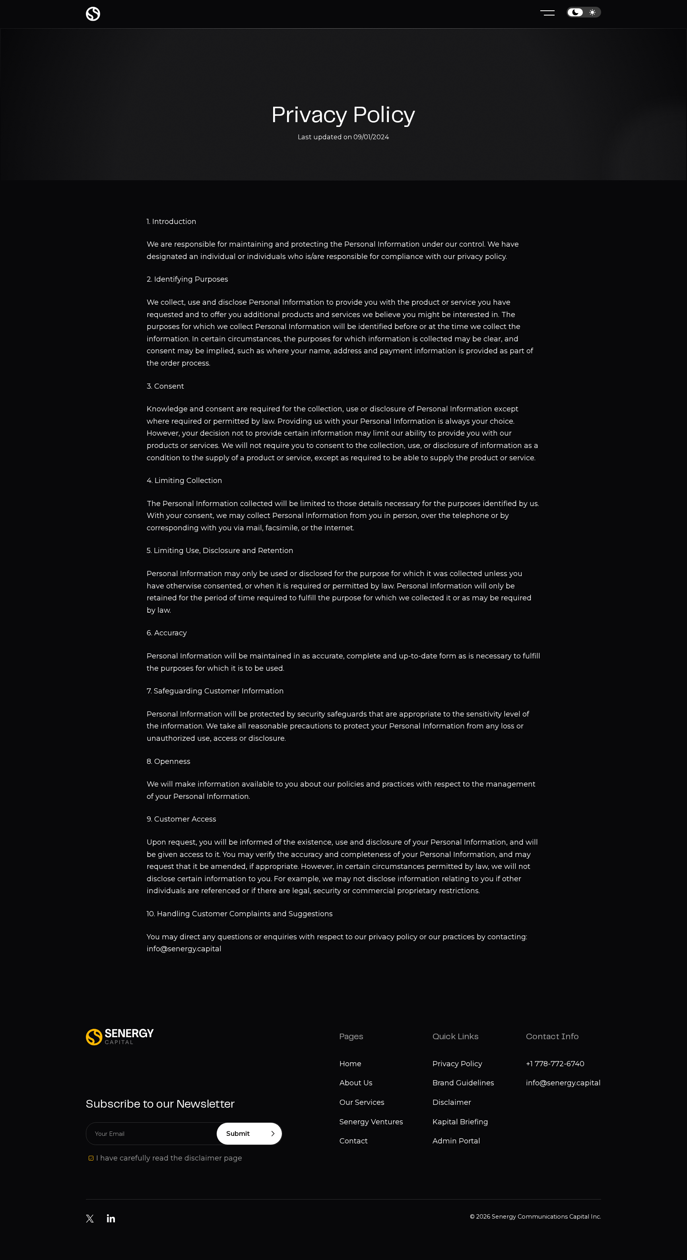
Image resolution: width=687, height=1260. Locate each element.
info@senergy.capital (563, 1083)
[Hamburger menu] (547, 14)
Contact (354, 1141)
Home (350, 1063)
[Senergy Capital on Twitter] (90, 1219)
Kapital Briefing (460, 1122)
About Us (356, 1083)
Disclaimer (452, 1102)
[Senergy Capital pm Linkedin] (111, 1218)
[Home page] (93, 14)
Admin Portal (456, 1141)
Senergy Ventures (371, 1122)
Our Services (362, 1102)
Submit (238, 1133)
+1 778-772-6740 (555, 1063)
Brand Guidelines (463, 1083)
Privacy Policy (457, 1063)
